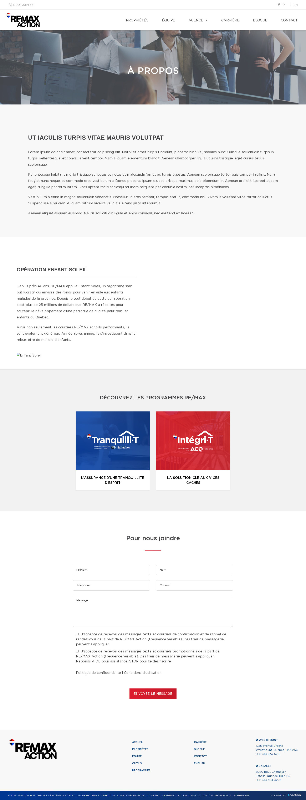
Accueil (137, 742)
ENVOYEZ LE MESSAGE (153, 693)
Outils (137, 763)
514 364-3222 (271, 780)
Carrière (230, 20)
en (296, 5)
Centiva (294, 795)
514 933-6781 (271, 754)
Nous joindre (23, 5)
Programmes (141, 770)
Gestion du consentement (232, 796)
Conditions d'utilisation (143, 673)
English (199, 763)
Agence (196, 20)
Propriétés (137, 20)
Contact (289, 20)
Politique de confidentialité (98, 673)
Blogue (260, 20)
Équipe (168, 20)
